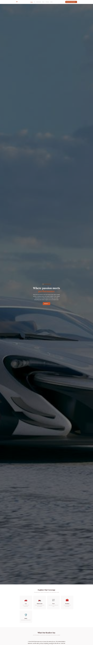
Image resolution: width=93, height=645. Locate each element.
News (43, 1)
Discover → (46, 303)
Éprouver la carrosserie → (71, 1)
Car (34, 1)
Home (31, 1)
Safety (51, 1)
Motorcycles (38, 1)
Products (47, 1)
